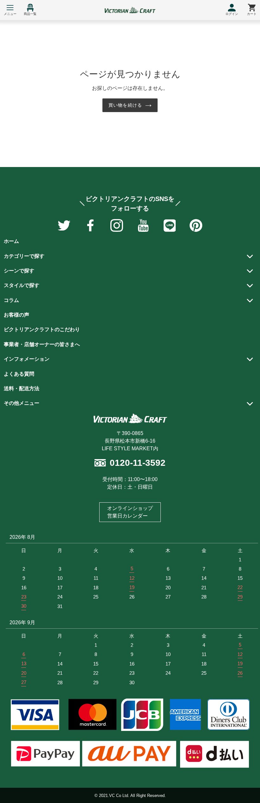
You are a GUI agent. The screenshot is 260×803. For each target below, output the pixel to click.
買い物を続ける (125, 105)
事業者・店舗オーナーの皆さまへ (42, 344)
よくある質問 (19, 374)
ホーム (11, 241)
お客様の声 (16, 315)
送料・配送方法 (21, 388)
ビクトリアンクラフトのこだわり (42, 329)
